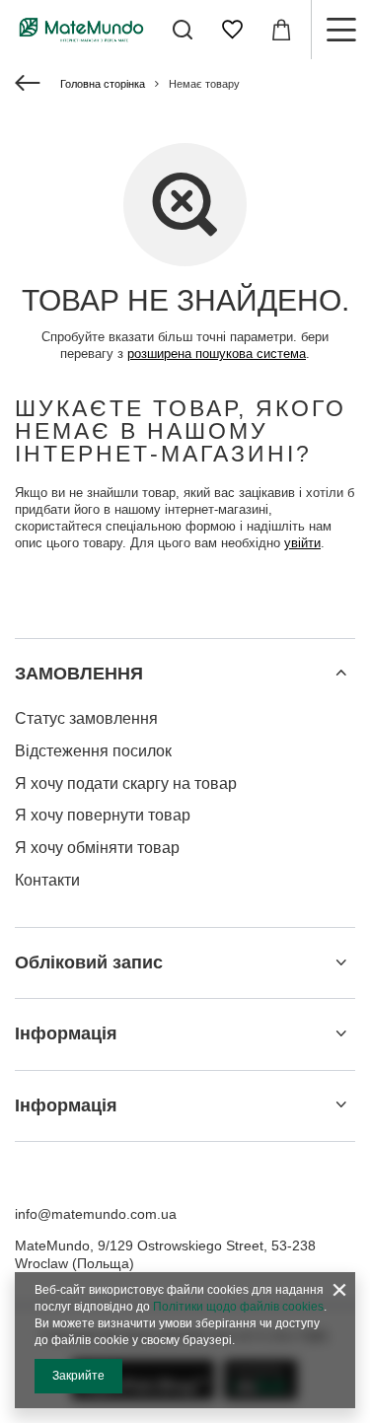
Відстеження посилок (93, 751)
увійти (302, 542)
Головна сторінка (102, 84)
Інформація (66, 1033)
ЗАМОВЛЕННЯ (79, 673)
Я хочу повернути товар (102, 815)
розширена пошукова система (216, 353)
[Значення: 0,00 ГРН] (281, 29)
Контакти (47, 880)
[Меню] (340, 29)
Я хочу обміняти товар (97, 847)
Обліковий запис (89, 962)
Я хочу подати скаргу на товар (126, 783)
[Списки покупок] (232, 29)
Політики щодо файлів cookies (238, 1307)
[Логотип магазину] (81, 29)
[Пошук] (182, 29)
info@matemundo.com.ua (96, 1214)
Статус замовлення (86, 718)
